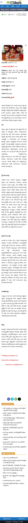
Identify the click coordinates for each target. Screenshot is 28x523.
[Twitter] (12, 399)
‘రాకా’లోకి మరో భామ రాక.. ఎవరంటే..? (12, 480)
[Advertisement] (14, 30)
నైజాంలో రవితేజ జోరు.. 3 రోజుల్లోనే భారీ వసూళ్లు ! (14, 465)
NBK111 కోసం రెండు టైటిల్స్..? (10, 473)
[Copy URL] (19, 399)
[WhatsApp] (15, 399)
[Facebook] (8, 399)
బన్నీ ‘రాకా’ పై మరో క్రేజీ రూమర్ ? (10, 457)
